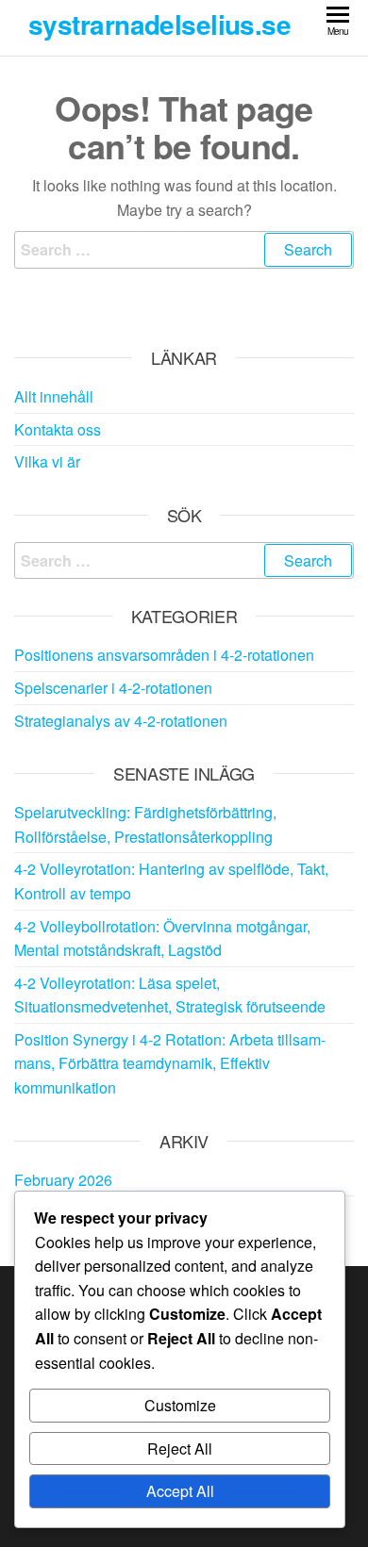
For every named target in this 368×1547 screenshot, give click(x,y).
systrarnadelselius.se (159, 24)
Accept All (180, 1491)
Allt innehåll (53, 396)
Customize (180, 1405)
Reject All (179, 1448)
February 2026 (63, 1180)
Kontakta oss (57, 429)
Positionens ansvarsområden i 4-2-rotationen (164, 655)
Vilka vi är (47, 461)
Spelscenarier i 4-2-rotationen (113, 688)
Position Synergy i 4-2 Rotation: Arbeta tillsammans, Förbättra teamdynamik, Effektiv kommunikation (170, 1063)
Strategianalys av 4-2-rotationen (120, 721)
